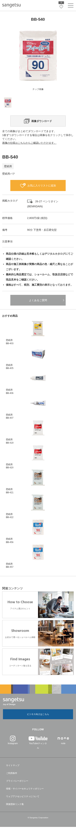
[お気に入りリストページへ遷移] (61, 6)
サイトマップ (12, 765)
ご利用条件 (11, 773)
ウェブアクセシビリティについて (22, 796)
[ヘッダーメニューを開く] (70, 6)
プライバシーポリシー (17, 781)
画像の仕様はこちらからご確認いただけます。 (29, 142)
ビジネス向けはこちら (38, 714)
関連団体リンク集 (15, 804)
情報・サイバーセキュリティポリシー (25, 788)
